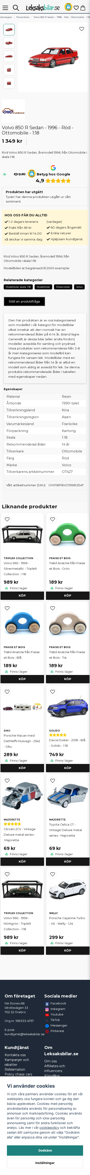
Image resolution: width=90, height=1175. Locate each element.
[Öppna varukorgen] (82, 7)
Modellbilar (43, 287)
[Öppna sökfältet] (16, 7)
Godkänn (45, 1150)
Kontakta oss (15, 1055)
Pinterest (57, 1031)
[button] (68, 7)
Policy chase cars (18, 1074)
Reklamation (15, 1069)
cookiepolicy (49, 1127)
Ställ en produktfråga (24, 301)
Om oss (50, 1061)
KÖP (22, 595)
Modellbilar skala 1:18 (18, 287)
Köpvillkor (52, 1076)
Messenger (59, 1025)
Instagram (58, 1009)
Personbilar (23, 17)
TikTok (55, 1020)
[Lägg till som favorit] (75, 7)
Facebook (58, 1003)
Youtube (57, 1014)
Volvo (79, 287)
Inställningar (45, 1163)
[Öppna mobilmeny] (5, 7)
